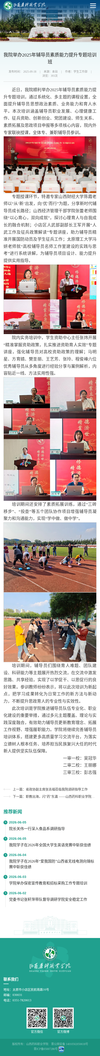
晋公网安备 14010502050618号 (69, 1044)
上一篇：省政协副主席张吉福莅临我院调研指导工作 (50, 789)
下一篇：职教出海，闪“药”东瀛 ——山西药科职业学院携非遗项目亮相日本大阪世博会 (55, 796)
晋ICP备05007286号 (46, 1049)
